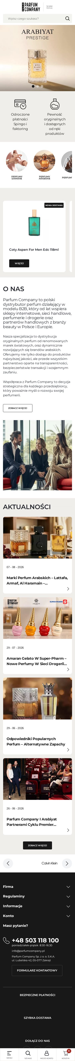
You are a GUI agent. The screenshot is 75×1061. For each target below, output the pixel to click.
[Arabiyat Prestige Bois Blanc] (33, 86)
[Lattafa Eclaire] (37, 86)
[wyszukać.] (67, 18)
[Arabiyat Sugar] (42, 86)
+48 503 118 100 (35, 940)
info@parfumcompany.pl (28, 950)
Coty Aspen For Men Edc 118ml (34, 250)
